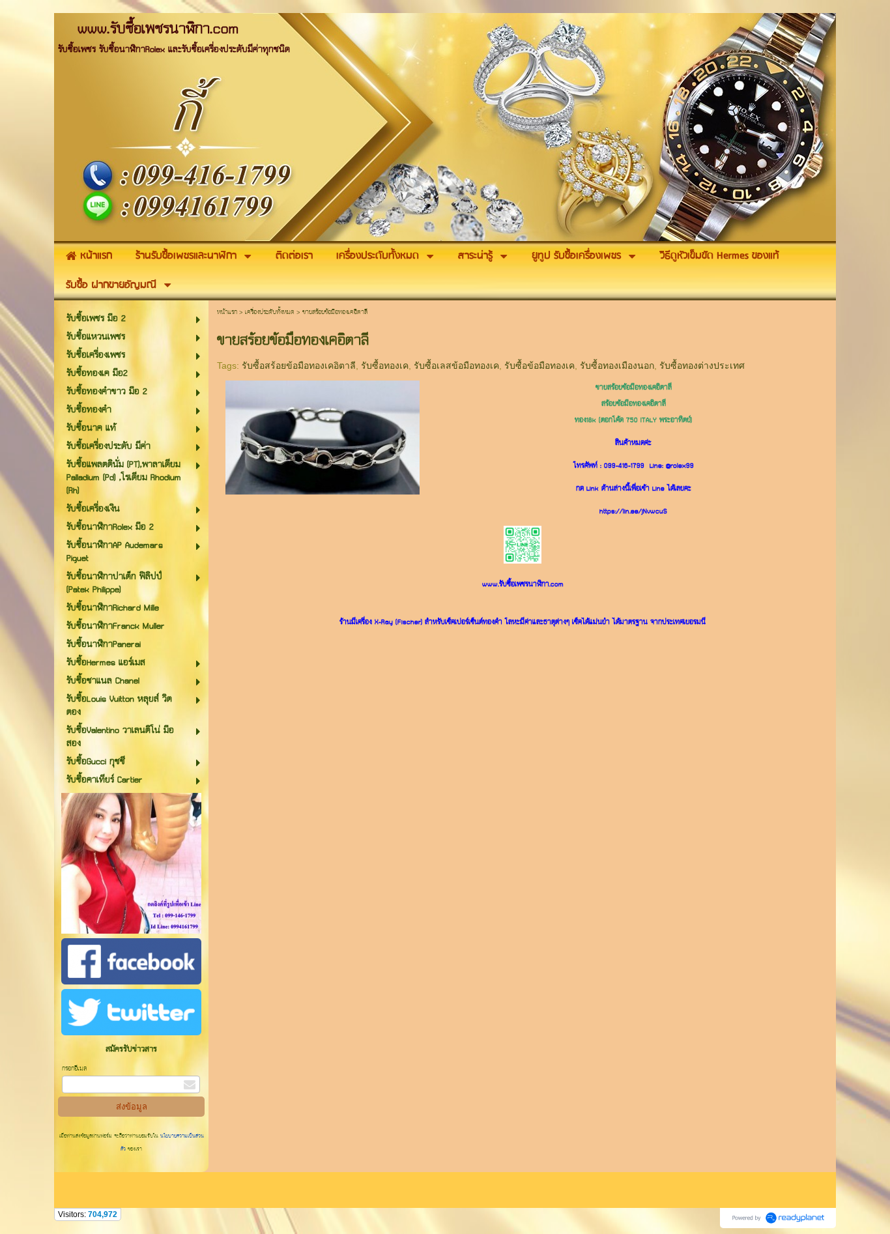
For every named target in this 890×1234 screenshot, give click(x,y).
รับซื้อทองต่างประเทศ (702, 365)
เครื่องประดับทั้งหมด (269, 312)
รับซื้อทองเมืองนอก (617, 365)
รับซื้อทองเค (385, 365)
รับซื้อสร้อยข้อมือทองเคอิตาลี (299, 365)
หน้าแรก (227, 312)
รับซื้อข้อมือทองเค (539, 365)
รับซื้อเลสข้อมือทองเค (456, 365)
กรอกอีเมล (74, 1068)
